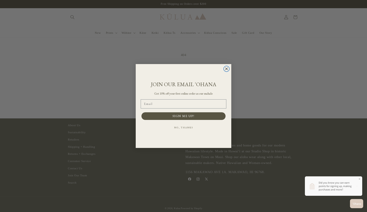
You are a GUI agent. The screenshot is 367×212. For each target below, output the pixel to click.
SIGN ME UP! (183, 116)
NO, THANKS (183, 127)
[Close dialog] (226, 69)
